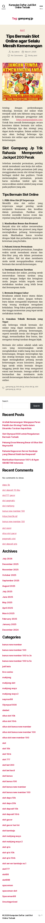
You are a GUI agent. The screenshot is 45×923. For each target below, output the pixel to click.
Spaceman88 (9, 896)
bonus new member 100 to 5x (17, 661)
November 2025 (10, 569)
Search (5, 401)
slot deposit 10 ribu (11, 490)
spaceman (7, 885)
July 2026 (7, 558)
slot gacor (7, 819)
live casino (7, 672)
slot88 (5, 874)
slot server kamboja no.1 (14, 863)
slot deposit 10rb (10, 814)
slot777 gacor (8, 495)
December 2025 (10, 564)
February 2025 (9, 619)
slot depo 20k (9, 803)
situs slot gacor (9, 533)
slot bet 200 (8, 765)
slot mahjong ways (11, 836)
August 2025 (8, 586)
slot (22, 30)
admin (17, 52)
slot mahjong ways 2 (12, 841)
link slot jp (20, 386)
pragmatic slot (9, 538)
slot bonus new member (14, 787)
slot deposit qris (9, 544)
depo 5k (6, 485)
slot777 (6, 869)
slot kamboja (8, 830)
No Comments (17, 55)
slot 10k (6, 748)
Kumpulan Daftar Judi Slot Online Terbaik (22, 6)
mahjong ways (9, 688)
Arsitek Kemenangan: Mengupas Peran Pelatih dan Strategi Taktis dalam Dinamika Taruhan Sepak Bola (21, 425)
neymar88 (7, 699)
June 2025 (7, 597)
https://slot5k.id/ (9, 516)
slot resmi (6, 528)
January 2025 (9, 624)
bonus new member (12, 644)
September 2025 (10, 580)
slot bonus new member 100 (16, 792)
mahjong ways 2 (10, 694)
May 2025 (7, 602)
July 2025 (7, 591)
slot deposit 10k (10, 809)
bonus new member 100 (13, 511)
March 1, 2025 (30, 52)
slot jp (18, 389)
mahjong (6, 677)
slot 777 (6, 759)
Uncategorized (9, 902)
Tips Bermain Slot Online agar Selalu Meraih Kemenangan (22, 41)
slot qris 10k (8, 852)
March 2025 (8, 613)
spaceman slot (9, 891)
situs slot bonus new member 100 (19, 732)
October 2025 (9, 575)
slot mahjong (8, 506)
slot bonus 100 (9, 781)
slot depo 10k (9, 798)
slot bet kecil (8, 770)
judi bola (6, 666)
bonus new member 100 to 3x (17, 655)
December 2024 (10, 630)
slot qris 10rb (8, 858)
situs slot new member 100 (15, 737)
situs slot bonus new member (16, 726)
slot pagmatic (8, 500)
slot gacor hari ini (11, 825)
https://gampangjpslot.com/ (29, 119)
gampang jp (10, 386)
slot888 (6, 880)
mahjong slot (8, 683)
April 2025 (7, 608)
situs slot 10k (8, 715)
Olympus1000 (9, 705)
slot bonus (7, 776)
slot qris (6, 847)
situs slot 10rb (9, 721)
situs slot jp (29, 386)
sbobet (5, 710)
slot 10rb (6, 754)
